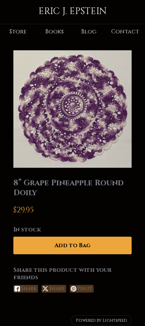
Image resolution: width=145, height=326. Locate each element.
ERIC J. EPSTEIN (72, 11)
